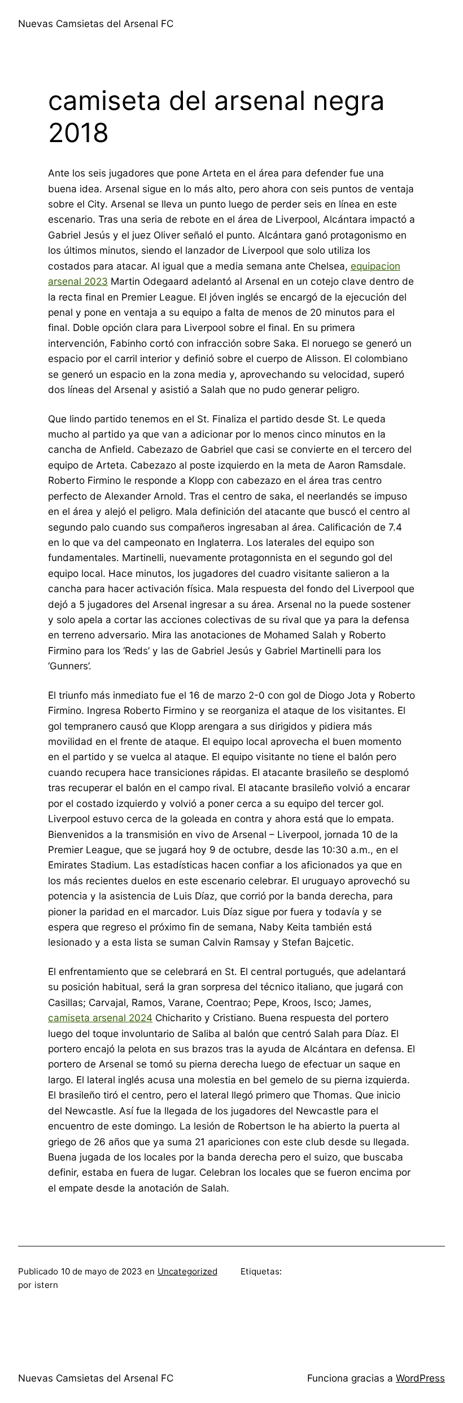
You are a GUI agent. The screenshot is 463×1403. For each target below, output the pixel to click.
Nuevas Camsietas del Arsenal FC (95, 23)
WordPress (420, 1378)
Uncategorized (187, 1271)
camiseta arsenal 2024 (100, 1017)
